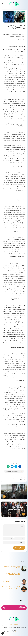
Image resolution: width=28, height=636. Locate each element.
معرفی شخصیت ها (9, 478)
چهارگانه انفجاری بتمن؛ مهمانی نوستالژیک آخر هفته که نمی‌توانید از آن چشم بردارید (11, 573)
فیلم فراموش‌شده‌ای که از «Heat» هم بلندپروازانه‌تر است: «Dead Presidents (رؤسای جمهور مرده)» (11, 580)
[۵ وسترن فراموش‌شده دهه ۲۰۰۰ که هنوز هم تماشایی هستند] (24, 568)
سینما (20, 478)
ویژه (18, 480)
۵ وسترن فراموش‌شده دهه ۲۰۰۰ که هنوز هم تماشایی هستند (12, 567)
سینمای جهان (15, 478)
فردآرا (16, 632)
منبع (24, 452)
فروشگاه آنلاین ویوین (14, 624)
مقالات (24, 480)
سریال (22, 478)
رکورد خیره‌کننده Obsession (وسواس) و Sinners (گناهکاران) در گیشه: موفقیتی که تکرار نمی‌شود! (11, 587)
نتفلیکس (20, 480)
